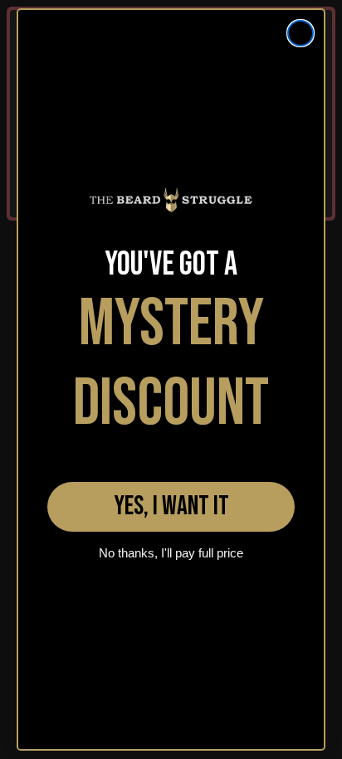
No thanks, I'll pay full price (171, 553)
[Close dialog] (300, 33)
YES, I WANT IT (171, 506)
